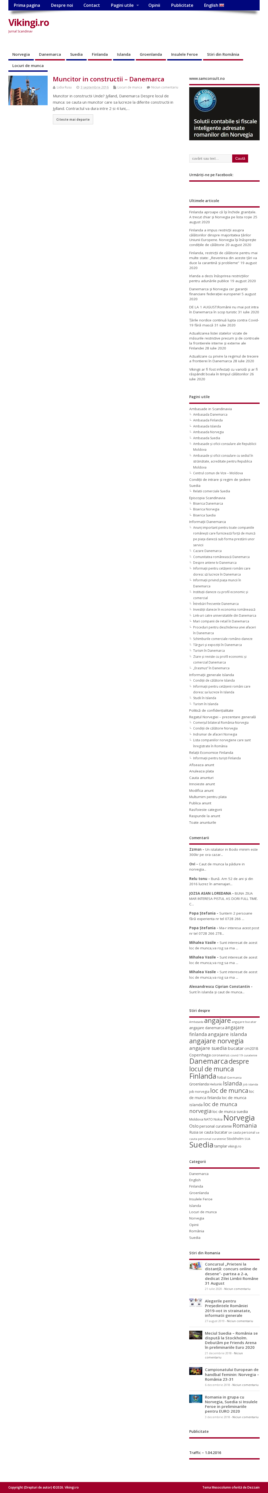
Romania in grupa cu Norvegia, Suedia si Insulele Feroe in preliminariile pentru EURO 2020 (231, 1404)
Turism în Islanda (205, 704)
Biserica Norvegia (206, 509)
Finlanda (100, 54)
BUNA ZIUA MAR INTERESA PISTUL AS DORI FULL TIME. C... (223, 898)
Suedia (76, 54)
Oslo (194, 1126)
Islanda (124, 54)
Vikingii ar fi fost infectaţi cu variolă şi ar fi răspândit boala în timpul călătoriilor (223, 372)
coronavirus (220, 1055)
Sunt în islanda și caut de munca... (216, 992)
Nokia (218, 1119)
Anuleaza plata (201, 771)
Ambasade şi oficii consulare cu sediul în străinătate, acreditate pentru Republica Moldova (223, 461)
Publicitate (182, 5)
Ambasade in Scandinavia (210, 408)
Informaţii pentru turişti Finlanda (217, 758)
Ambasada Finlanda (208, 420)
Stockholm (235, 1138)
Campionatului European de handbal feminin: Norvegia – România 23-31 (232, 1374)
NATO (208, 1119)
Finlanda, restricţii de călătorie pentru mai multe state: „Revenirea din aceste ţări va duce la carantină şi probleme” (223, 257)
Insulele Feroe (184, 54)
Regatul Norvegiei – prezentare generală (222, 717)
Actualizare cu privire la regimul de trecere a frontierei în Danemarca (224, 359)
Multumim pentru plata (208, 796)
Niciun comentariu (164, 87)
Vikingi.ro (28, 22)
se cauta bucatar (213, 1132)
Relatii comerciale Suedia (211, 491)
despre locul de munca (219, 1065)
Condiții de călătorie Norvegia (215, 728)
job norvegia (199, 1091)
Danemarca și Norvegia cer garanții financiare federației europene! (218, 291)
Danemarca (50, 54)
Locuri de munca (28, 65)
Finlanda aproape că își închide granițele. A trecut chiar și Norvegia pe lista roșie (222, 214)
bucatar (236, 1048)
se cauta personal (241, 1132)
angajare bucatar (244, 1022)
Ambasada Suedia (206, 438)
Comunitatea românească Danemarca (221, 557)
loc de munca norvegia (213, 1107)
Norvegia (21, 54)
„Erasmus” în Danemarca (211, 668)
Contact (91, 5)
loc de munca (229, 1090)
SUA (247, 1139)
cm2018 (251, 1048)
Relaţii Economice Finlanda (211, 752)
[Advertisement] (144, 30)
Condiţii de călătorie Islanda (214, 680)
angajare (217, 1020)
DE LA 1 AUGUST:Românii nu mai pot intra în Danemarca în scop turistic (224, 309)
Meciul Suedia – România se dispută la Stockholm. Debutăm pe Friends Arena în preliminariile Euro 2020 (231, 1340)
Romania (245, 1125)
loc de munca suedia (230, 1111)
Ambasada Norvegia (208, 432)
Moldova (196, 1119)
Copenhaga (200, 1054)
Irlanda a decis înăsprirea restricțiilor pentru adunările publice (219, 278)
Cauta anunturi (201, 777)
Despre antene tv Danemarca (215, 562)
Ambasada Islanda (207, 426)
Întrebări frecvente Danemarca (216, 603)
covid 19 (236, 1055)
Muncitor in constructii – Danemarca (108, 79)
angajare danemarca (206, 1027)
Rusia (193, 1132)
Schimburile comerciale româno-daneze (223, 639)
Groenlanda (151, 54)
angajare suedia (208, 1048)
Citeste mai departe (73, 119)
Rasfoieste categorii (205, 809)
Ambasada (196, 1022)
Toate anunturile (202, 822)
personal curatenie (215, 1126)
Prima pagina (27, 5)
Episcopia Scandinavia (207, 497)
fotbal (221, 1077)
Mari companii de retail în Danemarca (221, 621)
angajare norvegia (216, 1040)
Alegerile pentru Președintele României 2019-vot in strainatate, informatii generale (228, 1308)
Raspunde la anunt (204, 816)
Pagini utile (122, 5)
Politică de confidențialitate (211, 710)
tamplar (220, 1146)
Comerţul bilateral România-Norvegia (221, 722)
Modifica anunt (201, 790)
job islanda (250, 1084)
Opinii (154, 5)
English (211, 5)
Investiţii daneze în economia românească (224, 609)
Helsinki (216, 1084)
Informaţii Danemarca (207, 521)
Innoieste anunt (202, 784)
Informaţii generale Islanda (211, 674)
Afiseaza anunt (201, 764)
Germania (234, 1077)
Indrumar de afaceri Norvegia (215, 734)
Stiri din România (223, 54)
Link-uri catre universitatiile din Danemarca (224, 615)
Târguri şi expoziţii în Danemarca (217, 645)
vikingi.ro (234, 1146)
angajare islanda (227, 1034)
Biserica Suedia (204, 515)
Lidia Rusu (64, 87)
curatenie (250, 1055)
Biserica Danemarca (208, 503)
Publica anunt (200, 803)
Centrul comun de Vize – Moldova (218, 473)
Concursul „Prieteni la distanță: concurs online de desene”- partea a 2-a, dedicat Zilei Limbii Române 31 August (231, 1273)
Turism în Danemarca (209, 650)
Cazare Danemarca (207, 551)
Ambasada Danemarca (210, 414)
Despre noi (62, 5)
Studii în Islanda (204, 698)
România (196, 1231)
